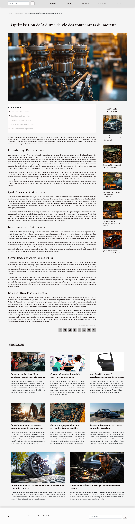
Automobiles (102, 3)
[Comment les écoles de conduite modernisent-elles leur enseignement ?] (67, 361)
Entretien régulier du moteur (20, 112)
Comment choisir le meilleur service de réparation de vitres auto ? (27, 377)
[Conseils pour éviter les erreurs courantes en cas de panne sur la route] (28, 412)
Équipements (52, 3)
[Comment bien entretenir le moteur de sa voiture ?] (112, 154)
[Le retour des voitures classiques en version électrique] (107, 412)
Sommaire (15, 107)
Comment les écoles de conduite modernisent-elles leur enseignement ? (65, 377)
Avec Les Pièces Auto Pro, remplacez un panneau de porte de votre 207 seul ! (106, 377)
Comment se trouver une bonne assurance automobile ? (112, 194)
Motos (69, 3)
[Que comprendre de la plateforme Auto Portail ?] (112, 239)
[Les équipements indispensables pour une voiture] (112, 210)
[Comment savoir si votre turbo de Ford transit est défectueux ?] (112, 124)
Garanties (85, 3)
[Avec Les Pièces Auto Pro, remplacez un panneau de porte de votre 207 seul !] (107, 361)
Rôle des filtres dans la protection (22, 129)
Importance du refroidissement (21, 120)
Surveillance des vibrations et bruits (22, 124)
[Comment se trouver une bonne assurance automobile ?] (112, 181)
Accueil (10, 13)
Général (118, 3)
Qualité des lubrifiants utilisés (20, 116)
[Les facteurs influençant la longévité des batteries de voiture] (97, 467)
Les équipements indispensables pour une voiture (111, 223)
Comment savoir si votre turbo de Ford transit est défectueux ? (112, 138)
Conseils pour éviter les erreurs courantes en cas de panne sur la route (26, 428)
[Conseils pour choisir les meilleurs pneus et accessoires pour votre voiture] (38, 467)
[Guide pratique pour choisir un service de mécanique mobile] (67, 412)
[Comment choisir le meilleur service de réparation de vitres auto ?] (28, 361)
